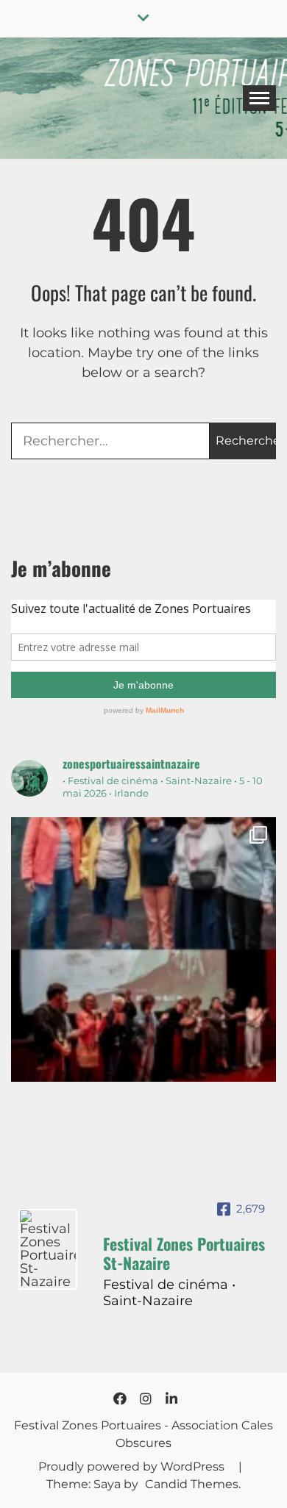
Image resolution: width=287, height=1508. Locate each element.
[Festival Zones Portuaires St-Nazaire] (47, 1249)
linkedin (171, 1398)
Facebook (120, 1398)
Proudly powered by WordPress (132, 1466)
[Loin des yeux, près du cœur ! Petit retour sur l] (143, 949)
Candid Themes (191, 1484)
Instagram (146, 1398)
